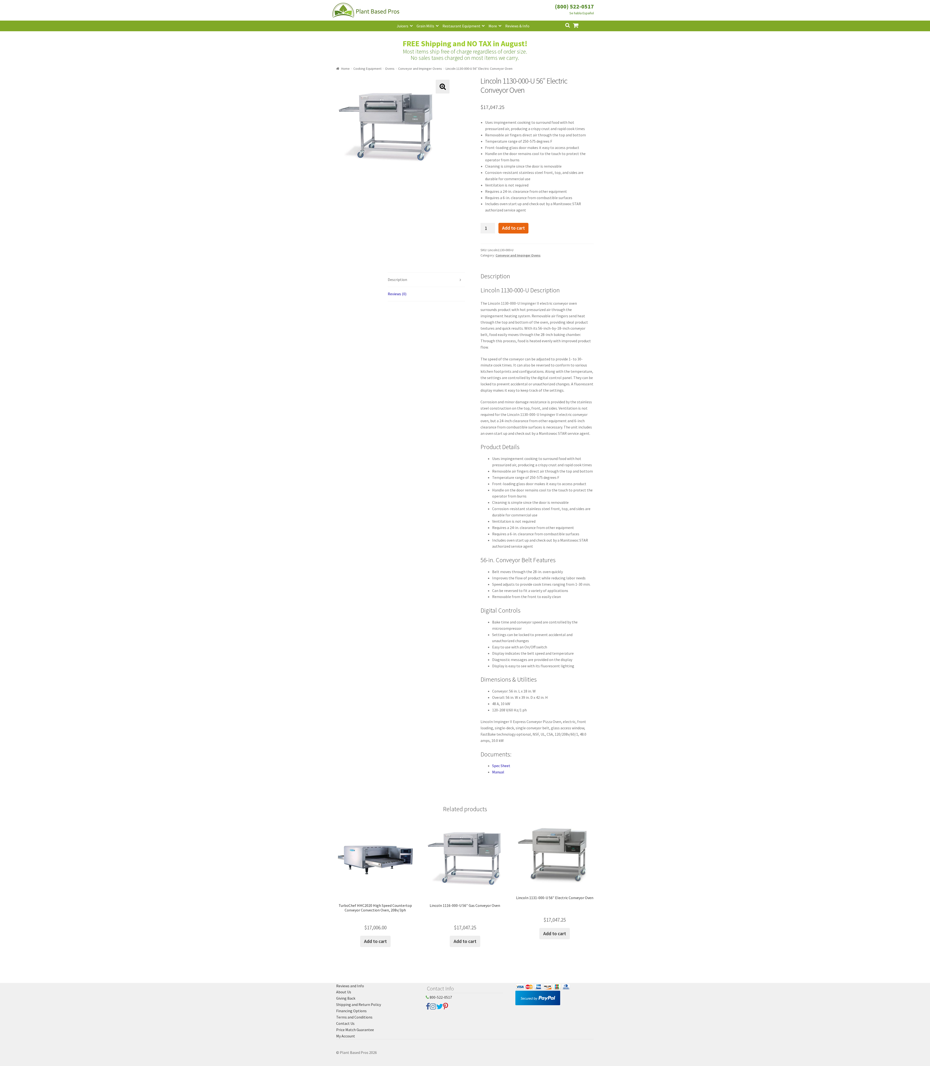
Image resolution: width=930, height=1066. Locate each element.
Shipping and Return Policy (358, 1004)
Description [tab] (397, 279)
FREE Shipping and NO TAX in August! (465, 43)
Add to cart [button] (375, 941)
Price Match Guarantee (355, 1029)
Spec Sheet (501, 765)
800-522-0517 (440, 997)
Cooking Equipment (367, 68)
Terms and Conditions (354, 1017)
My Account (345, 1036)
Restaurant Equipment (461, 25)
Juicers (402, 25)
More (492, 25)
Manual (498, 772)
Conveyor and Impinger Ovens (420, 68)
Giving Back (345, 998)
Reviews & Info (517, 25)
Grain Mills (425, 25)
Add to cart (513, 228)
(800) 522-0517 (574, 6)
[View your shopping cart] (579, 25)
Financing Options (351, 1010)
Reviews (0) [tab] (397, 293)
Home (345, 68)
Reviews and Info (350, 985)
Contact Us (345, 1023)
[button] (443, 86)
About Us (343, 991)
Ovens (390, 68)
